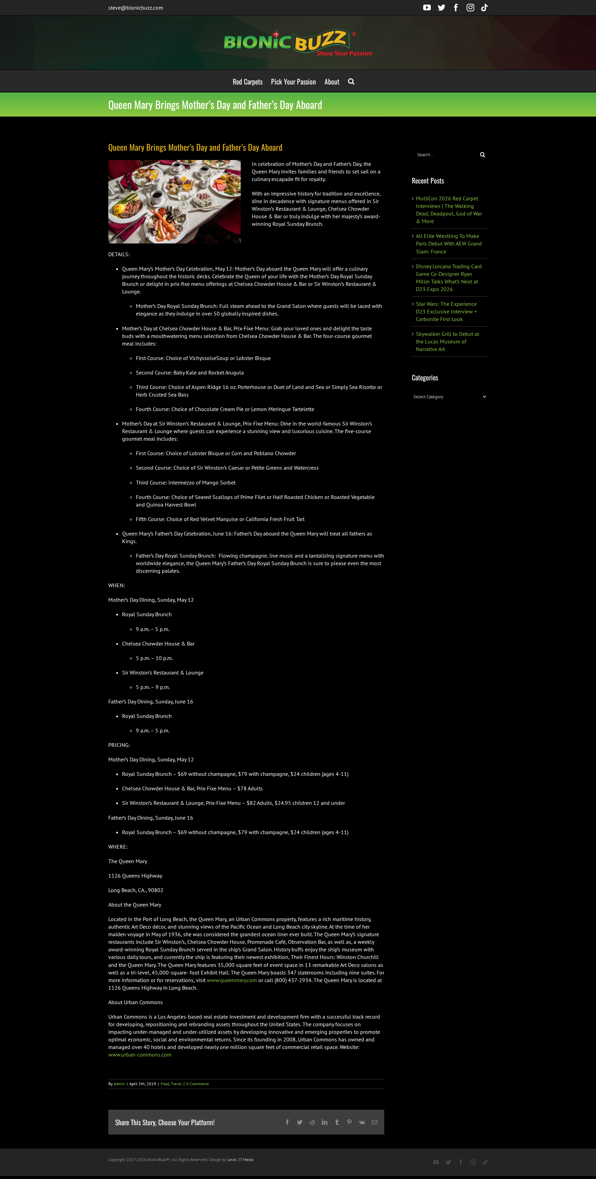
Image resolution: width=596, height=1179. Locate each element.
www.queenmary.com (231, 980)
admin (119, 1083)
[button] (351, 81)
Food (165, 1083)
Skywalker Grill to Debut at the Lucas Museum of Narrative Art (447, 341)
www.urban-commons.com (139, 1054)
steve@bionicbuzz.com (135, 7)
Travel (176, 1083)
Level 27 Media (240, 1159)
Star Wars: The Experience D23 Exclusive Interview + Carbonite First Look (446, 311)
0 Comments (197, 1083)
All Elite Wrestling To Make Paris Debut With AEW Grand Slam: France (449, 243)
